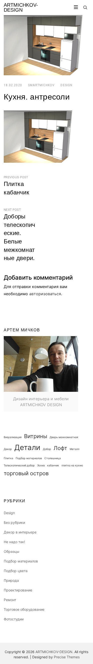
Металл (74, 449)
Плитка (8, 458)
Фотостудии (14, 619)
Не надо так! (14, 542)
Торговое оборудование (24, 609)
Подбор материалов (29, 458)
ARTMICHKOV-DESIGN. (54, 652)
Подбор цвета (16, 571)
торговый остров (26, 473)
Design (66, 85)
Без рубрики (14, 522)
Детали (27, 447)
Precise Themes (67, 657)
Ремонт (10, 600)
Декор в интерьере (20, 532)
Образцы (11, 551)
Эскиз (41, 465)
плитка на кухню (72, 465)
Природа (11, 580)
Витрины (35, 436)
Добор (47, 449)
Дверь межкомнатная (64, 437)
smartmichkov (41, 85)
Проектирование (18, 590)
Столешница (52, 458)
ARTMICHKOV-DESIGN (21, 7)
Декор (8, 449)
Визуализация (13, 437)
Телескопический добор (19, 465)
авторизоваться (45, 293)
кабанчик (53, 465)
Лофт (60, 448)
